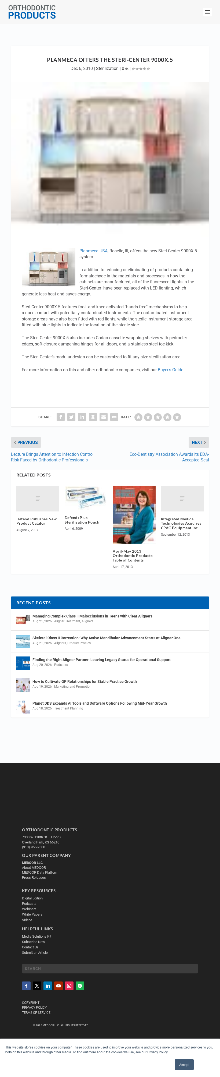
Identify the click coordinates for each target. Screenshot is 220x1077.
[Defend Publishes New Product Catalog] (37, 498)
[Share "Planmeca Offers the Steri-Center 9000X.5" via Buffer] (92, 417)
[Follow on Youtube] (58, 985)
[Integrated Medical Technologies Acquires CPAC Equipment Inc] (182, 498)
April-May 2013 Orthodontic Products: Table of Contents (133, 556)
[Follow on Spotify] (80, 985)
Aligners (87, 621)
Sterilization (107, 68)
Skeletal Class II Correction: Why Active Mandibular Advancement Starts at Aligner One (106, 638)
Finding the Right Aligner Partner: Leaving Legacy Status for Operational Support (101, 660)
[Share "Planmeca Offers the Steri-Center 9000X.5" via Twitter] (71, 417)
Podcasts (61, 665)
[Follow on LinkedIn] (47, 985)
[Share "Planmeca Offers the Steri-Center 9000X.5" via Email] (103, 417)
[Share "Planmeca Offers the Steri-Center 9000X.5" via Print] (114, 417)
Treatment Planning (68, 708)
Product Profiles (79, 643)
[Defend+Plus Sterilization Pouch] (86, 498)
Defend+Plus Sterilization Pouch (82, 519)
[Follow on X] (37, 985)
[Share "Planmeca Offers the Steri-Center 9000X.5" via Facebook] (60, 417)
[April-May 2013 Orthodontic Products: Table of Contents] (134, 515)
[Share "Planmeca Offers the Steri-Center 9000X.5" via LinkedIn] (82, 417)
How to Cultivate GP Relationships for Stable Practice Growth (84, 681)
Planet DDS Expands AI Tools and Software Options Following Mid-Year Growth (99, 703)
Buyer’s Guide (170, 369)
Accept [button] (184, 1064)
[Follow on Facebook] (26, 985)
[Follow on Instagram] (69, 985)
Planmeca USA (93, 250)
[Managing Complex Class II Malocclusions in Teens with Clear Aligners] (23, 619)
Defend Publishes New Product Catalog (36, 521)
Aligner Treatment (67, 621)
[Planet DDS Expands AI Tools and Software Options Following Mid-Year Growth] (23, 707)
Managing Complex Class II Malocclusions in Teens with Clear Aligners (92, 616)
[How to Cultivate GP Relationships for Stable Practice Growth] (23, 685)
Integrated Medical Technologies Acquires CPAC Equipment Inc (181, 523)
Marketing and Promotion (72, 686)
